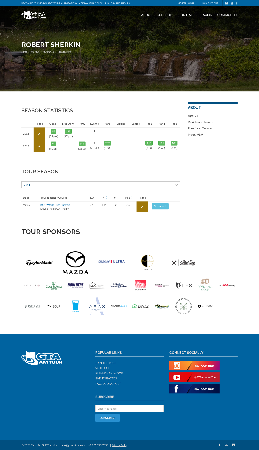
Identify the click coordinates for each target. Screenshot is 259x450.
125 (161, 143)
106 (174, 143)
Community (227, 15)
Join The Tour (210, 3)
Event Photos (106, 378)
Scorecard (160, 206)
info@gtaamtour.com (73, 445)
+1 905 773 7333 (98, 445)
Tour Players (48, 51)
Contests (186, 15)
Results (206, 15)
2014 (27, 184)
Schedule (165, 15)
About (146, 15)
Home (24, 51)
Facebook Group (108, 383)
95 (53, 144)
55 (53, 131)
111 (82, 144)
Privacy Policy (119, 445)
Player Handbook (109, 373)
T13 (149, 143)
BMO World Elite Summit (55, 204)
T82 (107, 143)
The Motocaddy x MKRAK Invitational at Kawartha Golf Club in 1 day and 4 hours (82, 3)
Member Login (186, 3)
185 (68, 131)
